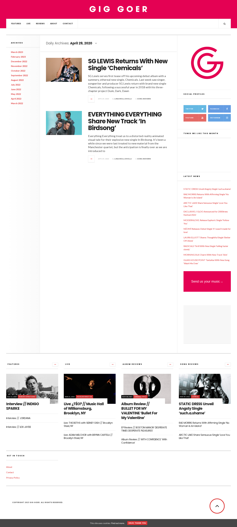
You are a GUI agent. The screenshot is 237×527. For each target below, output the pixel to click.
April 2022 (16, 98)
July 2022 (15, 84)
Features (16, 23)
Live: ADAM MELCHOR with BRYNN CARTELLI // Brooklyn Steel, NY (88, 436)
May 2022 (16, 94)
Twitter (189, 109)
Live (28, 23)
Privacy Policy (13, 477)
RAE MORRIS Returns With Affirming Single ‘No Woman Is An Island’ (204, 424)
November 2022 (19, 66)
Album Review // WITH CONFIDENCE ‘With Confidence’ (144, 441)
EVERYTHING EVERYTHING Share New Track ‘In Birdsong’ (125, 121)
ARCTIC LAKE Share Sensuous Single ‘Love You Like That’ (204, 436)
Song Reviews (144, 99)
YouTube (190, 118)
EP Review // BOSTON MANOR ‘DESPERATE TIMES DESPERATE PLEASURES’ (144, 429)
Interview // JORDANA (18, 418)
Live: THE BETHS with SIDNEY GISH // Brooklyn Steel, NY (88, 424)
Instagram (215, 118)
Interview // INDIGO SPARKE (22, 406)
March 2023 (17, 52)
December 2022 (19, 61)
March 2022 (17, 103)
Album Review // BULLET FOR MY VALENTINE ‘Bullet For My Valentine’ (139, 410)
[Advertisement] (207, 324)
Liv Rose (195, 397)
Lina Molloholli (123, 99)
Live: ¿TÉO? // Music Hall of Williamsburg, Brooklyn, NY (84, 408)
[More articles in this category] (55, 364)
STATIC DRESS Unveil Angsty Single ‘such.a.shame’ (207, 189)
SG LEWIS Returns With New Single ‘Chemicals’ (127, 64)
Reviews (40, 23)
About (53, 23)
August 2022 (17, 80)
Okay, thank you (137, 523)
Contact (68, 23)
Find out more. (118, 523)
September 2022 (19, 75)
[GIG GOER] (118, 9)
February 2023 (18, 56)
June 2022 (16, 89)
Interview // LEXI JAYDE (18, 427)
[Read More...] (91, 99)
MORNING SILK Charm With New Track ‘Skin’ (205, 254)
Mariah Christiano (27, 397)
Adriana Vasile (140, 397)
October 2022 (18, 70)
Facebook (214, 109)
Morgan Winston (84, 397)
